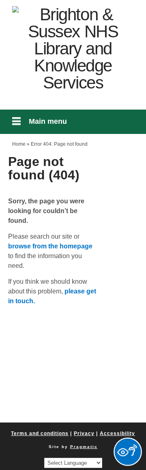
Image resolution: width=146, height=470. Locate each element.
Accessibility (117, 433)
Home (19, 144)
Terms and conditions (40, 433)
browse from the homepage (50, 246)
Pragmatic (84, 446)
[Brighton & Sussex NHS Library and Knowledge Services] (73, 48)
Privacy (84, 433)
